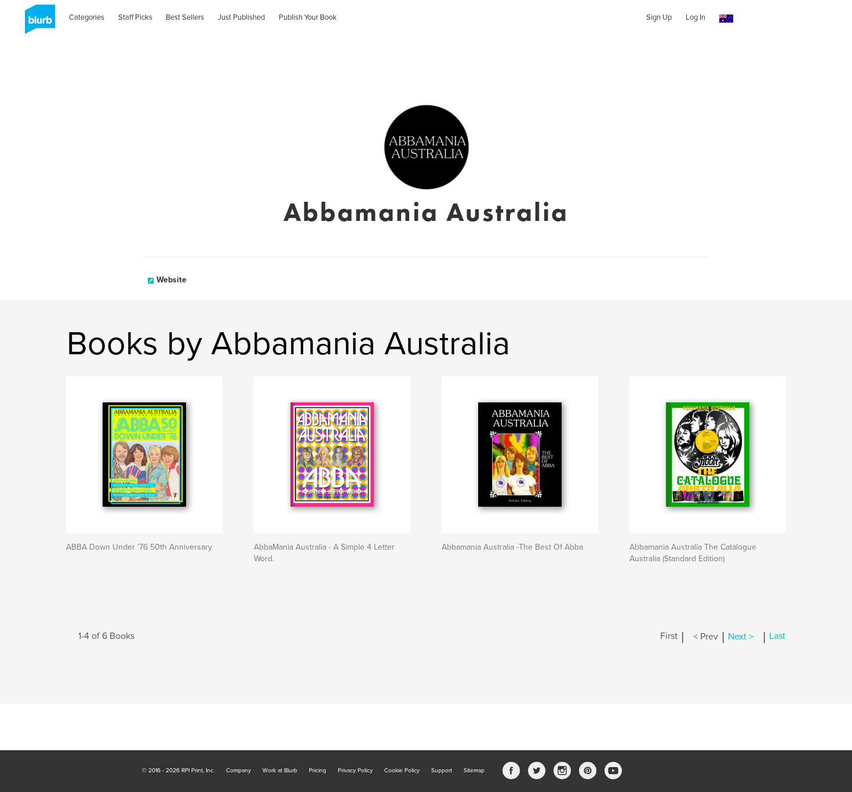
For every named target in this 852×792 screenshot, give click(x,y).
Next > (740, 636)
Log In (695, 17)
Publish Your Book (308, 17)
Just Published (241, 17)
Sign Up (659, 17)
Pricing (317, 770)
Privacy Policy (355, 770)
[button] (726, 19)
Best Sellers (185, 17)
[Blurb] (36, 23)
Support (441, 770)
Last (777, 636)
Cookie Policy (402, 770)
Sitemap (474, 770)
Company (238, 770)
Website (171, 280)
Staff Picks (135, 17)
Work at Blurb (280, 770)
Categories (86, 17)
